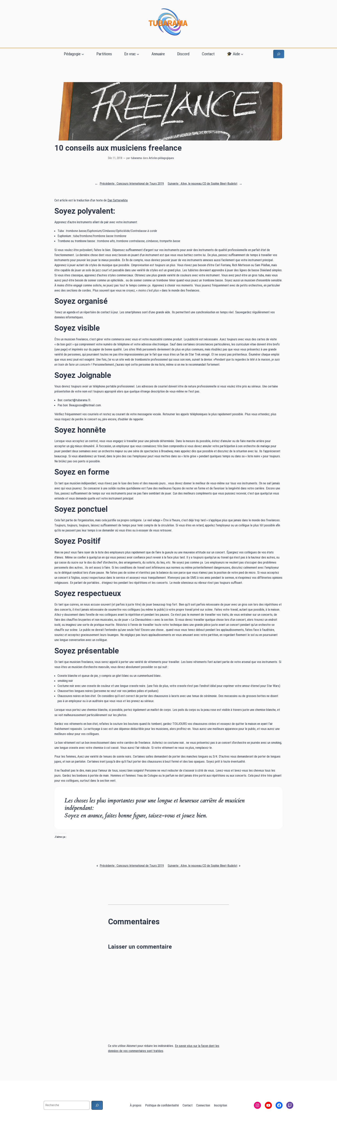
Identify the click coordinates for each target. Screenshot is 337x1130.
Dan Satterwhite (117, 200)
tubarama (136, 158)
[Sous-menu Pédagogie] (83, 54)
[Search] (97, 1105)
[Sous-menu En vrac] (138, 54)
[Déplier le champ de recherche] (278, 54)
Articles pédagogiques (161, 158)
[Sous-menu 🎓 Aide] (242, 54)
